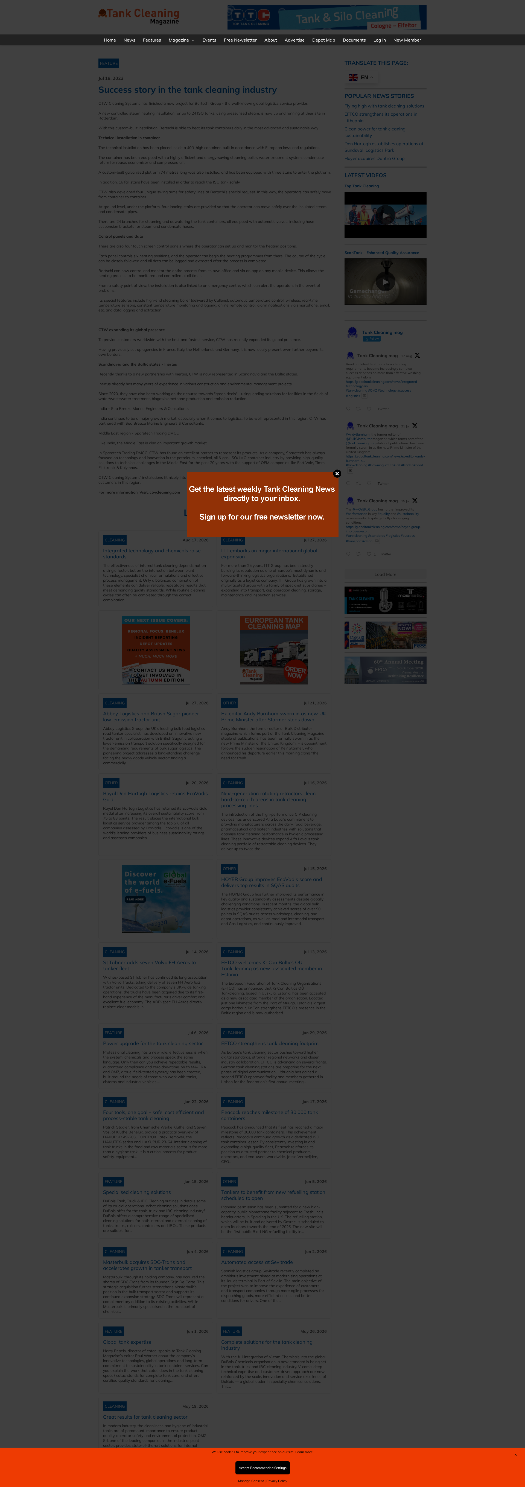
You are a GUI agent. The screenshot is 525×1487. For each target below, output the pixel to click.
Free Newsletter (240, 40)
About (270, 40)
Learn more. (304, 1452)
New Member (407, 40)
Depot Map (323, 40)
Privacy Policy (276, 1481)
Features (152, 40)
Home (110, 40)
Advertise (295, 40)
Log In (380, 40)
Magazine (179, 40)
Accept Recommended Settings (263, 1468)
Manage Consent (251, 1481)
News (129, 40)
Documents (354, 40)
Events (209, 40)
